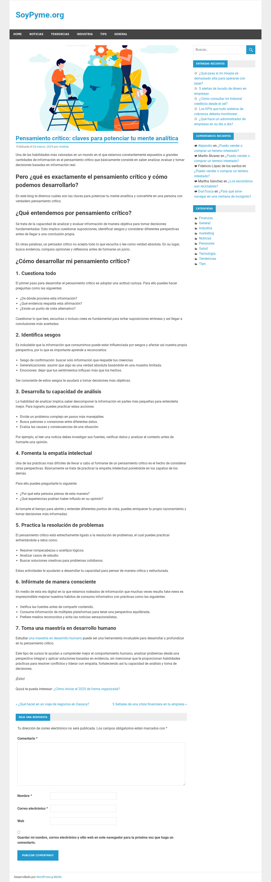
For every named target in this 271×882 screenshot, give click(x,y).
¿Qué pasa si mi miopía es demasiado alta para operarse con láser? (219, 78)
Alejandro (205, 146)
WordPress (43, 877)
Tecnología (207, 254)
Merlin (58, 877)
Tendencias (60, 34)
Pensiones (206, 243)
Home (17, 34)
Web (20, 821)
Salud (203, 248)
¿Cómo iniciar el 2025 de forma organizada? (87, 689)
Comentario (27, 738)
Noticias (36, 34)
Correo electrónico (32, 808)
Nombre (24, 796)
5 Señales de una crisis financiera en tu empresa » (149, 704)
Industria (85, 34)
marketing (206, 233)
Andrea (64, 146)
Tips (103, 34)
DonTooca (206, 191)
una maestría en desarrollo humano (55, 638)
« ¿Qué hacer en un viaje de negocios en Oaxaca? (52, 704)
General (120, 34)
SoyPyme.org (40, 14)
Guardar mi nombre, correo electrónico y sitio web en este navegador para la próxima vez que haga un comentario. (95, 840)
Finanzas (206, 218)
